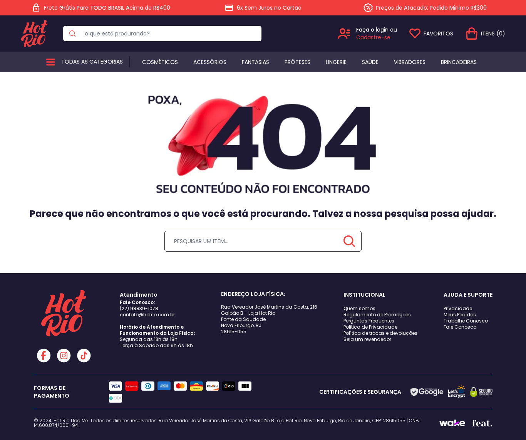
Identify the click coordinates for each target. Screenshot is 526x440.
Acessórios (209, 62)
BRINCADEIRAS (459, 62)
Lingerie (336, 62)
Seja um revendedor (367, 339)
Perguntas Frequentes (368, 320)
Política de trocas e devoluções (380, 333)
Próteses (297, 62)
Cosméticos (160, 62)
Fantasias (255, 62)
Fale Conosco (460, 327)
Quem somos (359, 308)
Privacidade (458, 308)
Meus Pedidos (460, 314)
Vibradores (409, 62)
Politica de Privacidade (370, 327)
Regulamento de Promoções (377, 314)
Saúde (370, 62)
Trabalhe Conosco (466, 320)
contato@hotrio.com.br (147, 314)
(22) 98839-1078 (139, 308)
